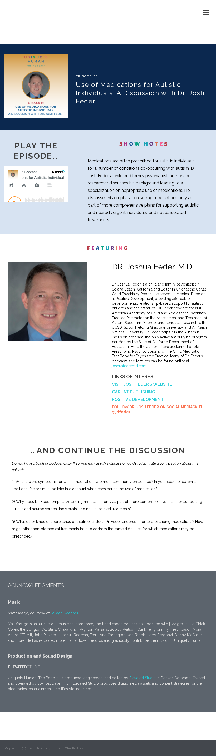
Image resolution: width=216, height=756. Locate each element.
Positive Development (138, 399)
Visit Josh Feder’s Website (142, 384)
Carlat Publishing (133, 391)
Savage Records (64, 613)
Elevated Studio (142, 678)
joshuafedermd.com (129, 366)
